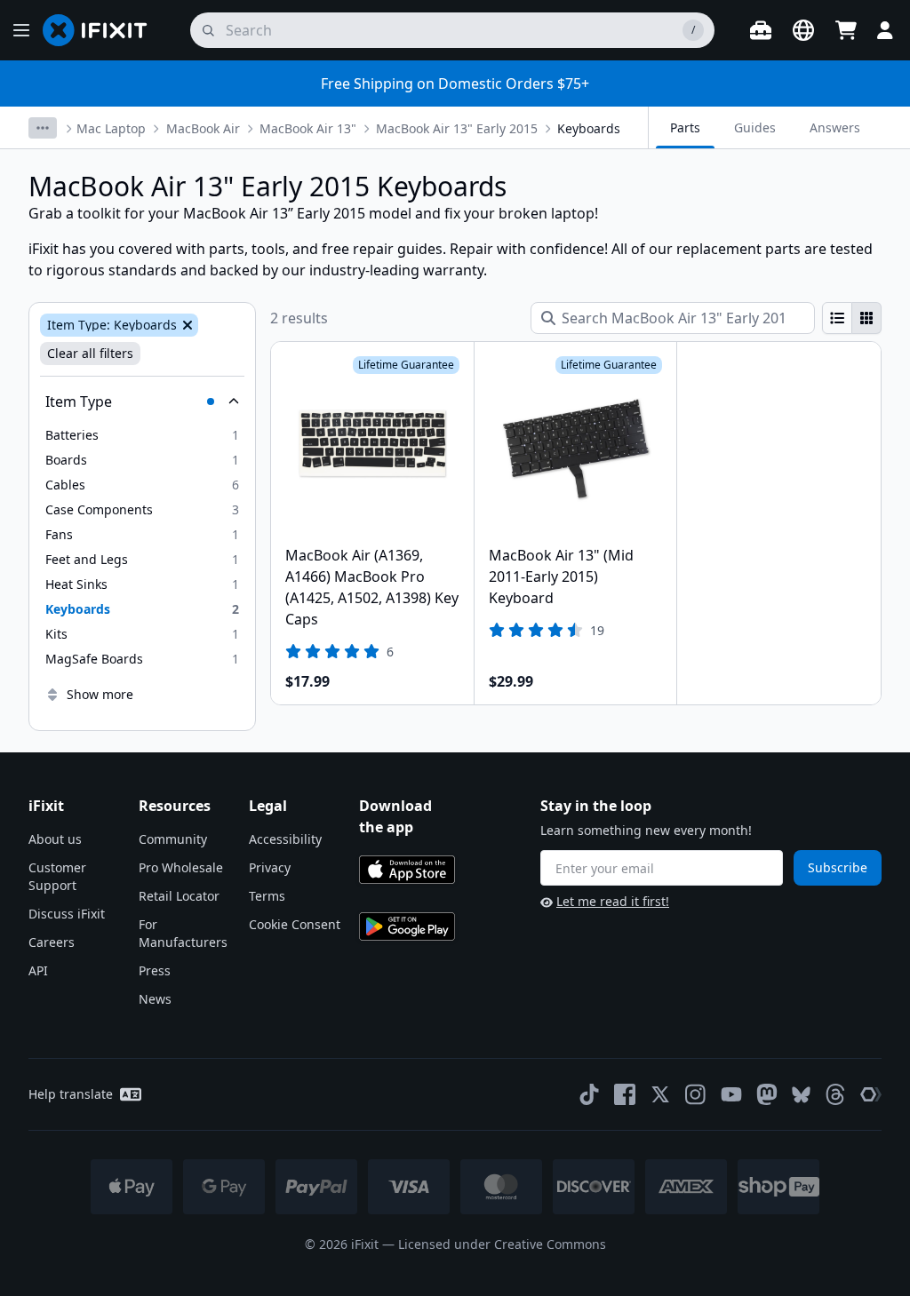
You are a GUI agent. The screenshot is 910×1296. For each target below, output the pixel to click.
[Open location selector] (803, 30)
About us (55, 839)
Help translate (70, 1093)
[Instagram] (695, 1094)
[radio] (837, 318)
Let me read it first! (612, 901)
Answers (835, 127)
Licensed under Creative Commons (502, 1244)
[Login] (885, 30)
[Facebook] (624, 1094)
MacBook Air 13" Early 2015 (457, 128)
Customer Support (57, 876)
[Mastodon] (767, 1094)
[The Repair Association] (871, 1094)
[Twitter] (660, 1094)
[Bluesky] (801, 1094)
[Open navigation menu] (21, 30)
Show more (100, 694)
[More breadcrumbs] (42, 128)
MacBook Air (203, 128)
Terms (267, 895)
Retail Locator (179, 895)
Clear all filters (90, 353)
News (155, 998)
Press (155, 970)
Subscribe (837, 867)
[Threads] (835, 1094)
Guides (755, 127)
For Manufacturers (183, 933)
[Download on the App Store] (407, 869)
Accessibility (285, 839)
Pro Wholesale (181, 867)
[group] (852, 318)
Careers (51, 942)
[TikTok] (589, 1094)
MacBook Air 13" (307, 128)
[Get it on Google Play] (407, 926)
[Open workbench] (760, 30)
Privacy (270, 867)
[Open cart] (846, 30)
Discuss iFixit (66, 913)
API (38, 970)
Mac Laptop (111, 128)
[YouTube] (731, 1094)
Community (173, 839)
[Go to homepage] (102, 30)
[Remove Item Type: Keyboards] (185, 325)
